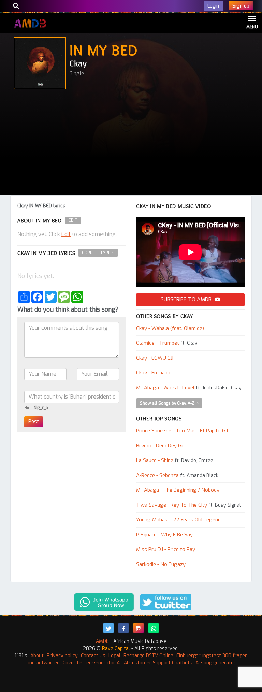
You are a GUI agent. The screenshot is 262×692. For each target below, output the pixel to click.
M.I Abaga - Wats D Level (165, 387)
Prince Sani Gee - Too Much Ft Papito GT (182, 430)
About (37, 655)
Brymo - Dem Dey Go (160, 445)
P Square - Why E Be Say (164, 534)
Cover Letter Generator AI (92, 663)
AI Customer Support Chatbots (158, 663)
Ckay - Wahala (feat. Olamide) (170, 328)
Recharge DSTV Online (148, 655)
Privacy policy (62, 655)
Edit (73, 220)
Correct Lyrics (98, 253)
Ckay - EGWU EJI (154, 358)
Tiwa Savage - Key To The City (171, 505)
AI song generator (215, 663)
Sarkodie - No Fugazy (161, 564)
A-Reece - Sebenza (157, 475)
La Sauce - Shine (154, 460)
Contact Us (93, 655)
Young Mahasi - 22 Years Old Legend (178, 519)
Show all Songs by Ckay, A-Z (167, 403)
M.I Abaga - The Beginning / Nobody (177, 490)
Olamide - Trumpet (157, 343)
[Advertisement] (131, 144)
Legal (114, 655)
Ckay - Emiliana (153, 372)
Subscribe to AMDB (187, 299)
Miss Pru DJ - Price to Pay (165, 549)
